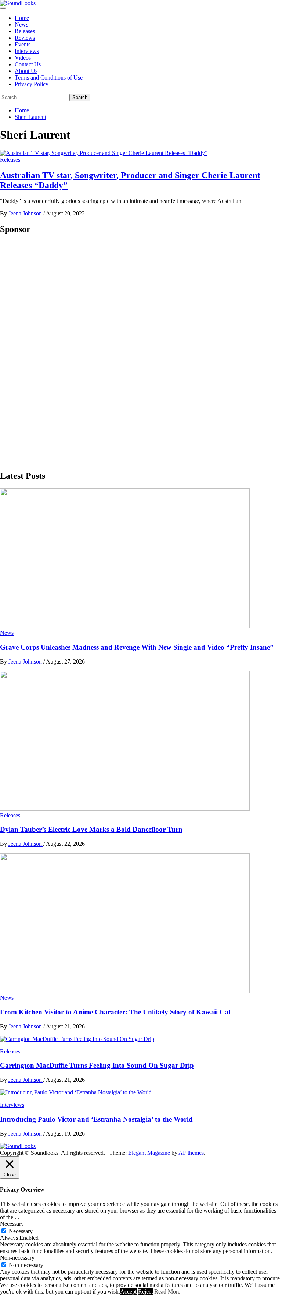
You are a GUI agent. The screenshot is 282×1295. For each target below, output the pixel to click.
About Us (26, 71)
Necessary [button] (12, 1224)
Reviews (25, 38)
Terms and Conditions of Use (49, 77)
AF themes (191, 1153)
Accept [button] (128, 1291)
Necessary (21, 1231)
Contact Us (28, 64)
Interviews (27, 51)
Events (22, 44)
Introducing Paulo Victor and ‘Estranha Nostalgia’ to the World (96, 1119)
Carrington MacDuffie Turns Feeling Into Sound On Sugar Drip (97, 1065)
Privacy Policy (31, 84)
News (21, 24)
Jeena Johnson (25, 213)
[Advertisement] (55, 352)
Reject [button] (145, 1291)
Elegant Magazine (149, 1153)
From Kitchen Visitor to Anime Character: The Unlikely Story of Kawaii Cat (115, 1012)
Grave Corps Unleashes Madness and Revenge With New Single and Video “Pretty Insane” (137, 647)
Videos (23, 57)
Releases (25, 31)
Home (22, 18)
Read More (167, 1291)
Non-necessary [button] (17, 1257)
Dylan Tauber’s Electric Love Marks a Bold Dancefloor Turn (91, 829)
